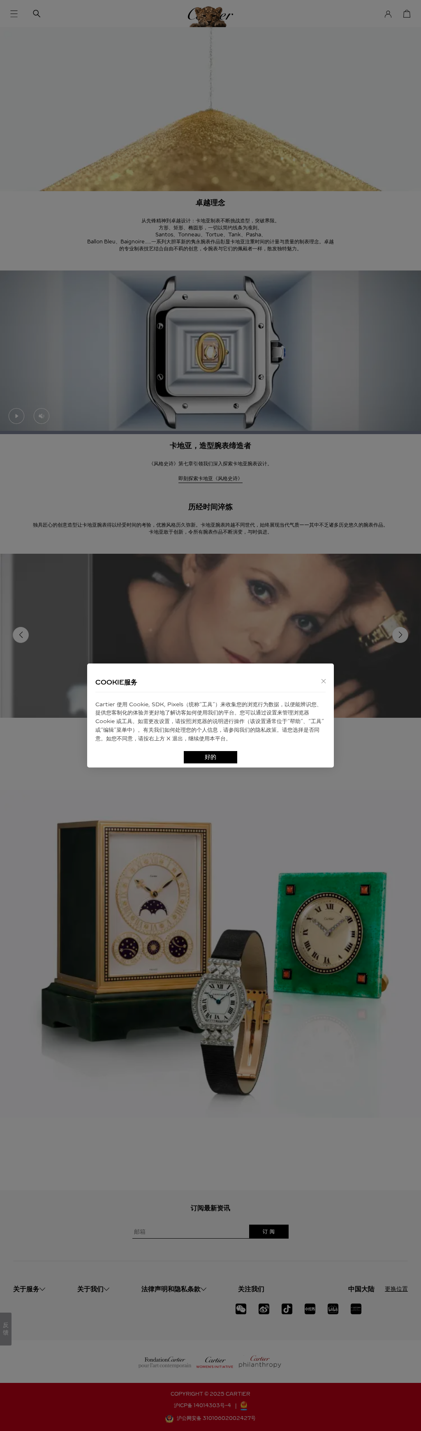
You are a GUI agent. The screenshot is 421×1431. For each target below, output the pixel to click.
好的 (210, 757)
